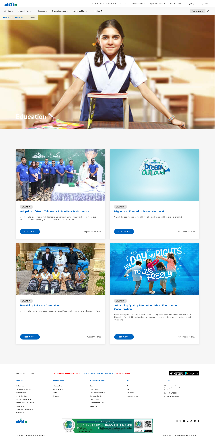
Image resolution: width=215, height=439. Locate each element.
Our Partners (20, 413)
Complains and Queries (97, 403)
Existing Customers (59, 11)
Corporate (56, 396)
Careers (123, 3)
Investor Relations (25, 11)
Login (205, 3)
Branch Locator (176, 3)
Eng (192, 3)
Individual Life (57, 386)
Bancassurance (58, 389)
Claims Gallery (94, 389)
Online (55, 393)
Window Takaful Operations (25, 403)
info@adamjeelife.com (171, 396)
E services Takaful (96, 396)
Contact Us (98, 11)
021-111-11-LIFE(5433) (171, 393)
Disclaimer (93, 406)
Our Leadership (21, 393)
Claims (92, 386)
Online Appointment (138, 3)
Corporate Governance (23, 399)
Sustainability (18, 17)
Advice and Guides (80, 11)
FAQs (128, 386)
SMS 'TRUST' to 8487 (123, 373)
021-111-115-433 (110, 3)
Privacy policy (166, 435)
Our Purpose (20, 386)
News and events (132, 396)
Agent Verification (156, 3)
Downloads (130, 393)
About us (7, 11)
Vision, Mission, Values (23, 389)
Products (41, 11)
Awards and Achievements (24, 409)
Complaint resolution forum (67, 373)
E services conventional (97, 393)
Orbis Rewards (95, 399)
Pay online (196, 11)
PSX (128, 389)
